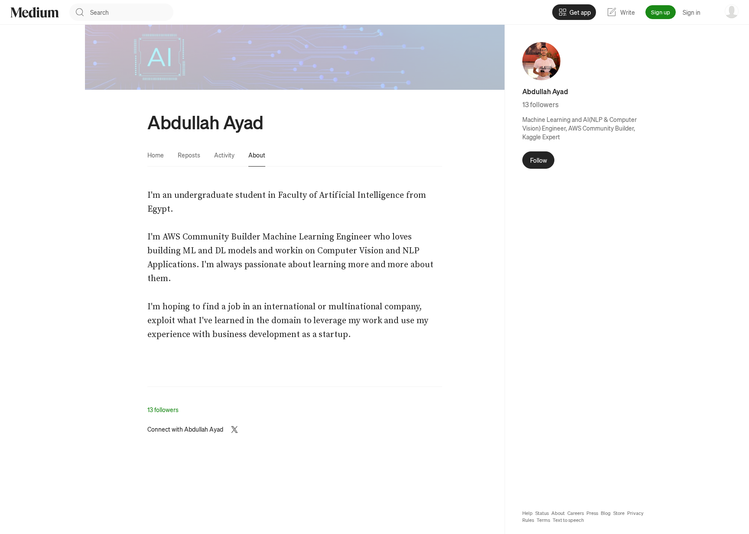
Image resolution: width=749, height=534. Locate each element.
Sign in (691, 12)
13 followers (163, 409)
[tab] (155, 155)
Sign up (660, 12)
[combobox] (131, 12)
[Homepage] (34, 12)
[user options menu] (732, 11)
